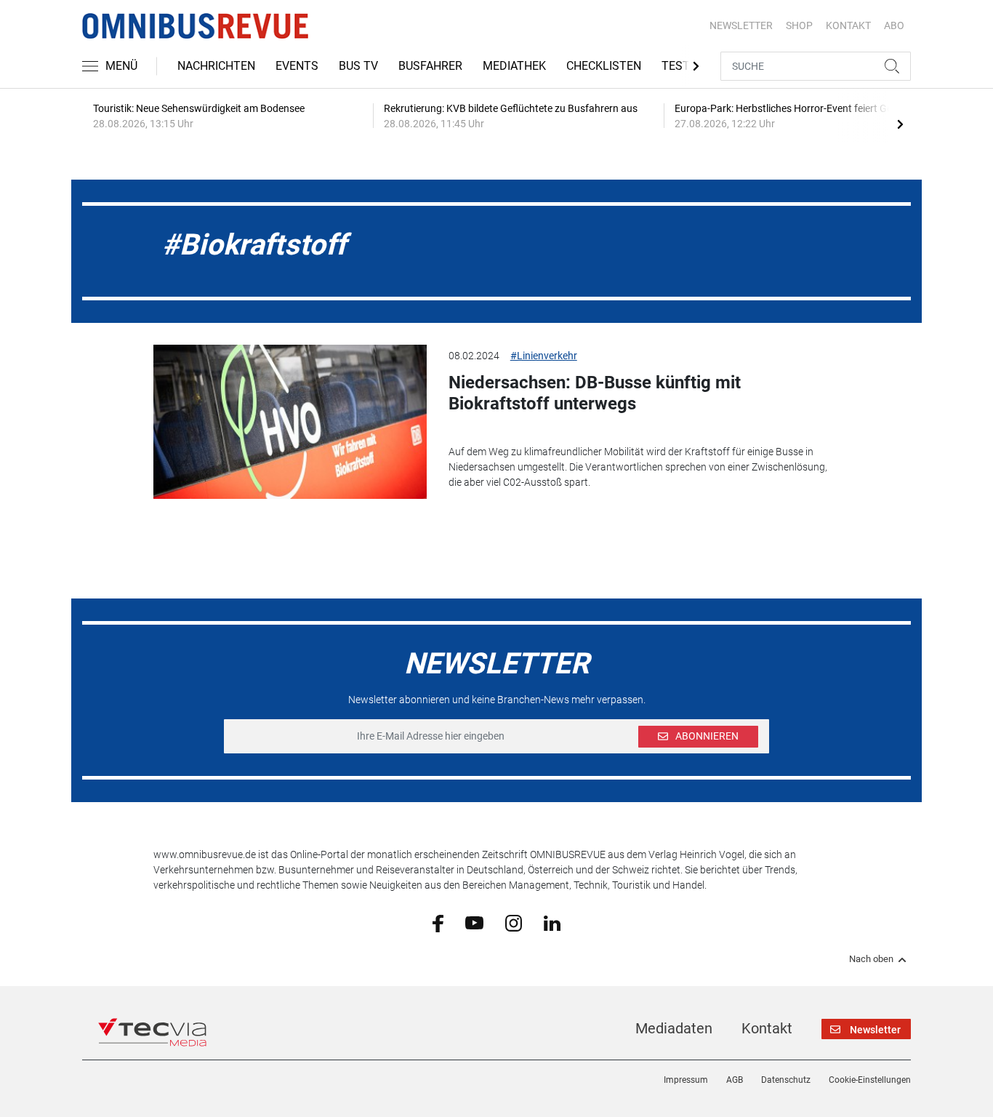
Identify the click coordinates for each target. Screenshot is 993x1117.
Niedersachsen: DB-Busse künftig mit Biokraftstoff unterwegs (595, 393)
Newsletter (741, 25)
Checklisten (603, 66)
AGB (734, 1080)
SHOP (799, 25)
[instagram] (513, 922)
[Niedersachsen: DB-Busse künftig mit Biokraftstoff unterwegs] (290, 422)
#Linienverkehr (543, 355)
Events (297, 66)
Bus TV (358, 66)
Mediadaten (673, 1028)
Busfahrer (430, 66)
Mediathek (514, 66)
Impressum (686, 1080)
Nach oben (871, 959)
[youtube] (474, 922)
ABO (894, 25)
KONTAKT (848, 25)
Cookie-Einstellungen (870, 1080)
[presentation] (900, 123)
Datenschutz (786, 1080)
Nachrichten (216, 66)
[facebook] (438, 923)
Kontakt (766, 1028)
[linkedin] (552, 922)
